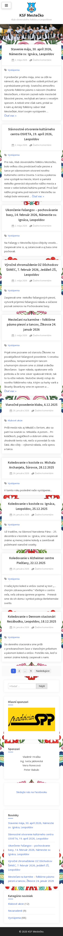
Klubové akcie (15, 420)
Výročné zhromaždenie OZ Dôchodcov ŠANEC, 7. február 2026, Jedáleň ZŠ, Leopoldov (31, 270)
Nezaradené (15, 910)
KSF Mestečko (31, 15)
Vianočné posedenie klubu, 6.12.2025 (31, 405)
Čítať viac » (10, 116)
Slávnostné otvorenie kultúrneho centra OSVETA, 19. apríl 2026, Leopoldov (31, 134)
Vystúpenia (13, 69)
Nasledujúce (43, 670)
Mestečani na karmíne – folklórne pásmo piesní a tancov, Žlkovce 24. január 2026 (31, 324)
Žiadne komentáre (42, 60)
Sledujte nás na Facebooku (31, 792)
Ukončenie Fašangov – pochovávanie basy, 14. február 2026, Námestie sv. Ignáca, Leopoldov (31, 215)
